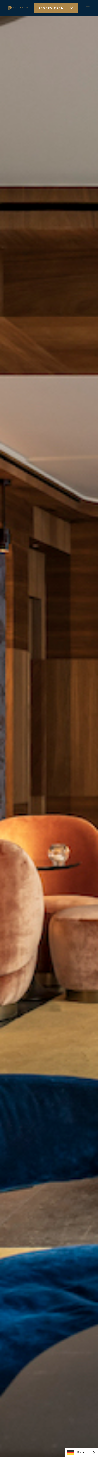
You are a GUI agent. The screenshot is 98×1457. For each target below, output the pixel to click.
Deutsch (82, 1452)
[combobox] (81, 1452)
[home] (17, 8)
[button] (56, 8)
